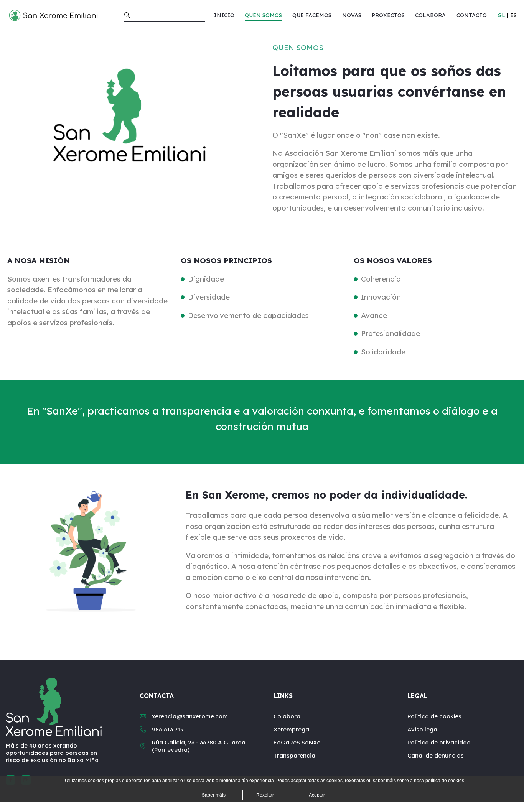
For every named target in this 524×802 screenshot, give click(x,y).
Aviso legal (423, 729)
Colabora (287, 716)
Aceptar (317, 795)
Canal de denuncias (435, 755)
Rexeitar (265, 795)
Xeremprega (291, 729)
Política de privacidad (439, 742)
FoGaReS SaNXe (297, 742)
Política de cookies (434, 716)
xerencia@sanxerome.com (190, 716)
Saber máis (214, 795)
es (513, 15)
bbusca (127, 15)
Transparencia (294, 755)
